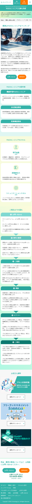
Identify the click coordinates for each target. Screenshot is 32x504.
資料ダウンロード (15, 397)
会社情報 (15, 493)
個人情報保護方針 (6, 498)
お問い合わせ (17, 3)
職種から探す (12, 485)
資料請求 (24, 3)
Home (2, 20)
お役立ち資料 (23, 490)
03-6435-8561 (16, 476)
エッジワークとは (6, 487)
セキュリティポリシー (14, 495)
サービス (3, 485)
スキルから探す (22, 485)
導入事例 (3, 493)
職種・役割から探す (10, 20)
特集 (9, 493)
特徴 (14, 487)
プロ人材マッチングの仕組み (9, 490)
